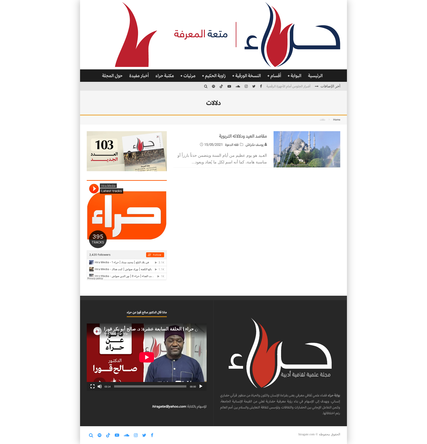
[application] (147, 357)
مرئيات (189, 75)
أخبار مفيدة (139, 75)
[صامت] (99, 386)
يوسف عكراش (255, 145)
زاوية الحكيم (215, 75)
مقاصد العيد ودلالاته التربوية (243, 136)
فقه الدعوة (232, 145)
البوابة (296, 75)
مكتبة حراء (164, 75)
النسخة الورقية (248, 75)
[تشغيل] (201, 386)
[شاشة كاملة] (92, 386)
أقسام (275, 75)
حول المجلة (112, 75)
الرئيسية (315, 75)
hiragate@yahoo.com (169, 406)
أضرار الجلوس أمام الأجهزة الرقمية (288, 86)
